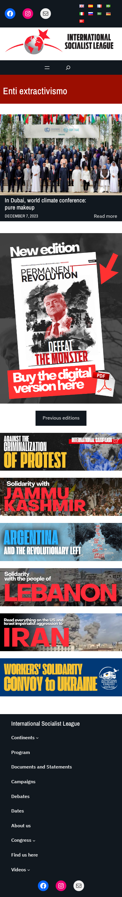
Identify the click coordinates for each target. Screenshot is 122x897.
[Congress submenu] (34, 840)
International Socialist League (45, 723)
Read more (105, 216)
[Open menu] (47, 67)
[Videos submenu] (28, 869)
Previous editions (61, 418)
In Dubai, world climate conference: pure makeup (45, 204)
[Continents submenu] (37, 737)
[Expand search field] (68, 67)
